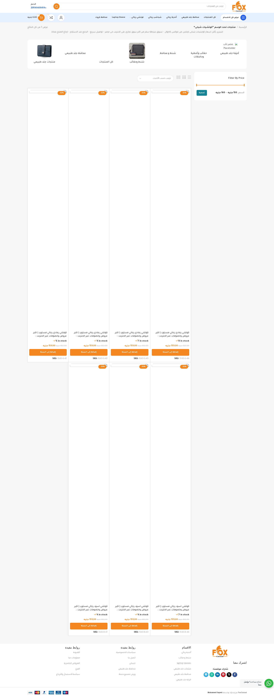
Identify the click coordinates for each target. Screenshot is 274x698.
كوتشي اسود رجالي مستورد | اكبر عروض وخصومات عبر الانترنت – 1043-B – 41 (90, 609)
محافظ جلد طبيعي (182, 674)
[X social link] (229, 674)
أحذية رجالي (186, 652)
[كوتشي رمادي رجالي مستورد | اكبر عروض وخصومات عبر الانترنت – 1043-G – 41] (48, 210)
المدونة (76, 652)
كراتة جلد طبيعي (183, 680)
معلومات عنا (74, 658)
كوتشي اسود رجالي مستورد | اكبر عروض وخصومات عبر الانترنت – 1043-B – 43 (131, 609)
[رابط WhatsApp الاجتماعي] (211, 674)
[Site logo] (239, 6)
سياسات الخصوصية (125, 652)
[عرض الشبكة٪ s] (184, 77)
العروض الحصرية (72, 663)
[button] (170, 352)
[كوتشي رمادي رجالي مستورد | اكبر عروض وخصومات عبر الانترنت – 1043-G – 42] (88, 210)
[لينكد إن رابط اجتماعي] (217, 674)
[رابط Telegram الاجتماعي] (206, 674)
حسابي (132, 663)
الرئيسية (243, 27)
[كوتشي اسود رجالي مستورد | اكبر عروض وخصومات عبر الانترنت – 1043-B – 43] (129, 483)
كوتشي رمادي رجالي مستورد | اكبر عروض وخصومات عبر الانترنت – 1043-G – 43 (131, 336)
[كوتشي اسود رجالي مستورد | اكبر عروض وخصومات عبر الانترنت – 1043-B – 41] (88, 483)
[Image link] (220, 651)
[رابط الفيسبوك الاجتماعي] (234, 674)
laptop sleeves (184, 663)
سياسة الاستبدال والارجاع (68, 674)
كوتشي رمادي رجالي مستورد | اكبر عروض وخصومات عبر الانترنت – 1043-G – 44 (172, 336)
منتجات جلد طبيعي (182, 669)
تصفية (202, 93)
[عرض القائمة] (189, 77)
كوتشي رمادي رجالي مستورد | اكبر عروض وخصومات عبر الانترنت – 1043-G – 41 (50, 336)
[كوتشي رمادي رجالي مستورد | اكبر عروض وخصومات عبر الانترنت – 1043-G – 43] (129, 210)
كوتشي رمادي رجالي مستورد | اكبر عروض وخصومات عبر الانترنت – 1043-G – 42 (90, 336)
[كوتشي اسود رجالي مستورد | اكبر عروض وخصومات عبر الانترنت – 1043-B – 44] (170, 483)
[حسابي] (61, 17)
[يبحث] (56, 6)
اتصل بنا (131, 658)
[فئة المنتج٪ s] (229, 50)
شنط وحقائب (185, 658)
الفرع (77, 669)
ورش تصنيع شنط (127, 674)
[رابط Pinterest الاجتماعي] (223, 674)
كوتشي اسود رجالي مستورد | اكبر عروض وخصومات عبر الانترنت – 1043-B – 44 (172, 609)
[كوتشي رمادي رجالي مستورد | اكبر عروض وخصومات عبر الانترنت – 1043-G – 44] (170, 210)
